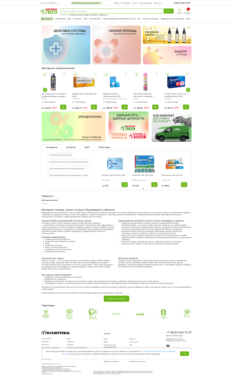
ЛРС (139, 19)
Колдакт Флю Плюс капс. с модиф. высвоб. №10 (176, 95)
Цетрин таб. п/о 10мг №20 (113, 175)
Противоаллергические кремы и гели (68, 175)
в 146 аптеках (142, 102)
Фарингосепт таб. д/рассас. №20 (84, 95)
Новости (47, 196)
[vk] (168, 346)
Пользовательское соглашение (51, 367)
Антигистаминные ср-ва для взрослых (68, 162)
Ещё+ (188, 19)
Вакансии (157, 3)
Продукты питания (111, 361)
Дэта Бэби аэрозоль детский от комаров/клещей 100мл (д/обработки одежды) (143, 95)
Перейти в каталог (116, 299)
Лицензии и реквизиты (50, 348)
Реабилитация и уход (137, 361)
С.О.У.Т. (44, 372)
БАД (69, 19)
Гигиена (77, 19)
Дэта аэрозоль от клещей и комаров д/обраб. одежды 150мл (54, 95)
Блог (69, 338)
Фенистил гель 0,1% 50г (172, 175)
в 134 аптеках (49, 102)
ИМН (85, 19)
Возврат (70, 345)
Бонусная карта (146, 3)
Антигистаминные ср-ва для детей (67, 168)
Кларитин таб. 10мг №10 (142, 175)
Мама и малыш (151, 19)
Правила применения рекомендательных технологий (59, 366)
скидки (46, 19)
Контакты (45, 345)
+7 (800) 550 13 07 (178, 332)
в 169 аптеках (111, 102)
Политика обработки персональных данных (56, 368)
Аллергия (60, 19)
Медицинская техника (172, 19)
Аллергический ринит (60, 155)
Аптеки (135, 3)
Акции (116, 3)
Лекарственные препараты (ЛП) (119, 19)
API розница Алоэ (47, 373)
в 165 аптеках (172, 102)
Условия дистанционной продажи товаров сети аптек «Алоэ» (61, 371)
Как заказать (125, 3)
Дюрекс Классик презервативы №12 (111, 95)
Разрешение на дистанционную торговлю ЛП (56, 370)
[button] (188, 90)
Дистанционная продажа (76, 348)
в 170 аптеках (80, 102)
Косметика (95, 19)
